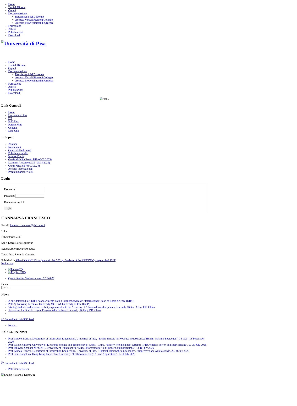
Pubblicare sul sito (18, 153)
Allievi (12, 29)
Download (14, 35)
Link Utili (13, 130)
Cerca (4, 284)
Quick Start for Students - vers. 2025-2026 (31, 278)
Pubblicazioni (15, 32)
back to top (7, 263)
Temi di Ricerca (16, 7)
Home (11, 4)
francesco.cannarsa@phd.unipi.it (27, 225)
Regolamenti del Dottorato (29, 16)
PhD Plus (13, 121)
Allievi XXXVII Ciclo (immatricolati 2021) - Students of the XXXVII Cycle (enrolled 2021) (65, 260)
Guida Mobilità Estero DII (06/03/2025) (30, 159)
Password (9, 195)
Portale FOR (15, 124)
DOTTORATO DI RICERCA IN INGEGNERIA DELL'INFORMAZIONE (54, 54)
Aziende (12, 143)
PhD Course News (18, 368)
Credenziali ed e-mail (19, 150)
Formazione (14, 25)
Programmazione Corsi (20, 171)
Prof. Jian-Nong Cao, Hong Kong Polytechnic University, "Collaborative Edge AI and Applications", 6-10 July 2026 (71, 354)
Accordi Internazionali (20, 168)
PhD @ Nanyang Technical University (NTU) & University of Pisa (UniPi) (49, 304)
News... (12, 325)
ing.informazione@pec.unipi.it (24, 383)
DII (10, 118)
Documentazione (17, 13)
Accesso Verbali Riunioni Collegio (34, 19)
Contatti (12, 127)
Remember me (12, 202)
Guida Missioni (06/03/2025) (24, 165)
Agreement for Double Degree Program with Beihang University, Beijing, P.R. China (54, 310)
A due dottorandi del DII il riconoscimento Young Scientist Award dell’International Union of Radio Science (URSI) (71, 300)
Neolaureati (14, 147)
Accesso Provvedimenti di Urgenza (34, 22)
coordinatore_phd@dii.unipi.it (191, 398)
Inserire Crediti (16, 156)
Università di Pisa (17, 115)
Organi (12, 10)
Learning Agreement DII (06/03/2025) (29, 162)
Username (9, 189)
